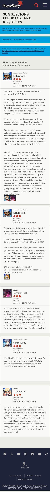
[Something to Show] (14, 346)
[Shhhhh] (14, 79)
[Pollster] (19, 79)
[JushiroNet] (7, 76)
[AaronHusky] (7, 343)
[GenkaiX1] (7, 197)
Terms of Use (25, 479)
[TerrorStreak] (13, 197)
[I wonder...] (19, 395)
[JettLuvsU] (7, 276)
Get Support (15, 475)
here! (34, 40)
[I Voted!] (17, 79)
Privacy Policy (33, 475)
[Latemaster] (7, 392)
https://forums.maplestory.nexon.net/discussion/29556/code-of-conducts (23, 52)
